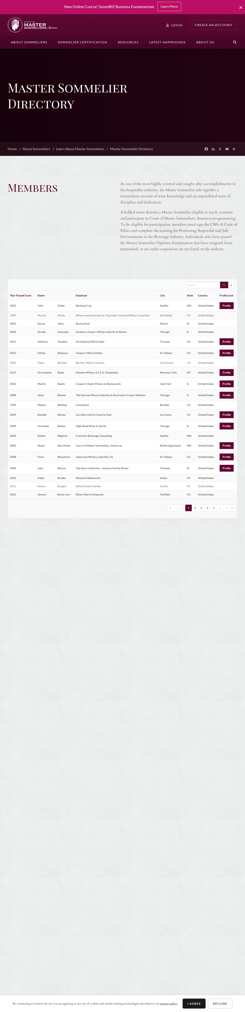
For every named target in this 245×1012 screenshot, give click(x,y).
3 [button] (201, 507)
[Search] (224, 285)
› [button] (226, 507)
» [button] (232, 507)
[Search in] (231, 285)
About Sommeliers (29, 42)
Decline (220, 1003)
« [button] (170, 507)
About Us (205, 42)
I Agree (194, 1003)
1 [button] (188, 507)
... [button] (182, 507)
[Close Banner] (241, 7)
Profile (227, 305)
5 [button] (214, 507)
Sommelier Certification (82, 42)
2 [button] (195, 507)
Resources (128, 42)
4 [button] (207, 507)
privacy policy (168, 1003)
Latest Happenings (167, 42)
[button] (235, 42)
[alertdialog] (122, 7)
